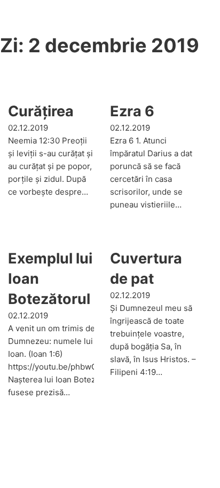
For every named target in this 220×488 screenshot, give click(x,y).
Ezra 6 (132, 111)
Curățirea (41, 111)
